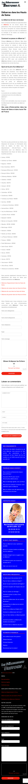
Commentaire (6, 393)
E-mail (4, 417)
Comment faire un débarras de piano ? (13, 624)
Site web (4, 422)
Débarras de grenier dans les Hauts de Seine (13, 294)
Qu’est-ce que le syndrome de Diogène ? (14, 583)
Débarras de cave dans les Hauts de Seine (13, 291)
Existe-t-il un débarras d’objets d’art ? (13, 609)
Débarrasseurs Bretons (7, 672)
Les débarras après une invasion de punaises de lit (12, 561)
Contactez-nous (5, 685)
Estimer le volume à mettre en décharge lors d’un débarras (13, 550)
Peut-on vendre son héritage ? (11, 591)
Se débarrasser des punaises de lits (12, 578)
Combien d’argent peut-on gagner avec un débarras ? (13, 556)
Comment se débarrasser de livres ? (12, 612)
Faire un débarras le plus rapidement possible (13, 544)
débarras (6, 24)
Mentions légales (5, 682)
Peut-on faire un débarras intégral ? (12, 581)
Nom (3, 411)
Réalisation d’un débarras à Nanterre (10, 699)
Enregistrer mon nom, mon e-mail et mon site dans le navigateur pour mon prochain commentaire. (13, 429)
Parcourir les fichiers (14, 368)
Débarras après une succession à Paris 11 (11, 695)
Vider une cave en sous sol (10, 566)
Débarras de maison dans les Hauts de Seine (13, 288)
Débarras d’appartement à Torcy (9, 692)
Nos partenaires (5, 679)
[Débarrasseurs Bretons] (10, 6)
